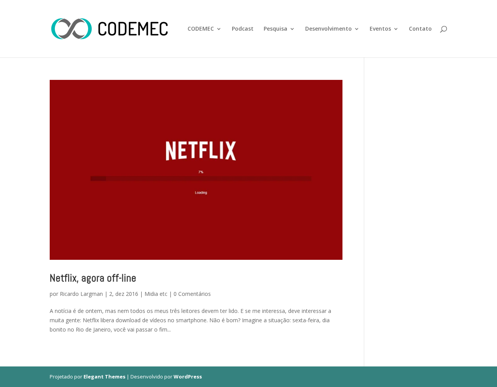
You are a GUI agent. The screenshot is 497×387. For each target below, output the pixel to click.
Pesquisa (275, 29)
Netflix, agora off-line (93, 278)
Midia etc (155, 293)
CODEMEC (201, 29)
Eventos (380, 29)
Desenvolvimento (328, 29)
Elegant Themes (104, 376)
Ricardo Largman (81, 293)
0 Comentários (192, 293)
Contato (420, 29)
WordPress (188, 376)
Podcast (243, 29)
